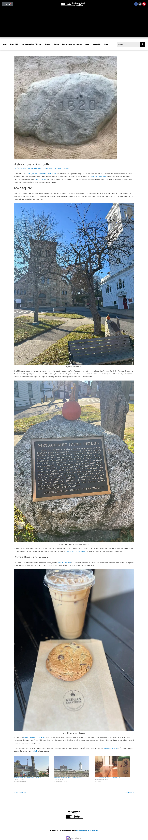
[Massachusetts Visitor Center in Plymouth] (33, 766)
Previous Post (20, 793)
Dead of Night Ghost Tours (75, 551)
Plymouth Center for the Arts (33, 737)
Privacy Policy (80, 830)
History (40, 168)
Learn (46, 168)
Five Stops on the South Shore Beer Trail (108, 777)
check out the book (110, 748)
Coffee (16, 168)
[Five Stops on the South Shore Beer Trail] (114, 766)
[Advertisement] (74, 23)
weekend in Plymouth (98, 177)
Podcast (48, 44)
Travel (51, 168)
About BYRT (14, 44)
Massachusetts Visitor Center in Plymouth (27, 777)
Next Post (129, 793)
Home (5, 44)
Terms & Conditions (92, 830)
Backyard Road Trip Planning (72, 44)
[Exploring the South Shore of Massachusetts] (73, 766)
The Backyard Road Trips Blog (32, 44)
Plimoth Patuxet (40, 179)
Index (106, 44)
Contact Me (96, 44)
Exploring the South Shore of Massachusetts (68, 777)
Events (56, 44)
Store (87, 44)
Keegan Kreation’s (64, 563)
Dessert (23, 168)
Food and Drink (32, 168)
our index (35, 751)
